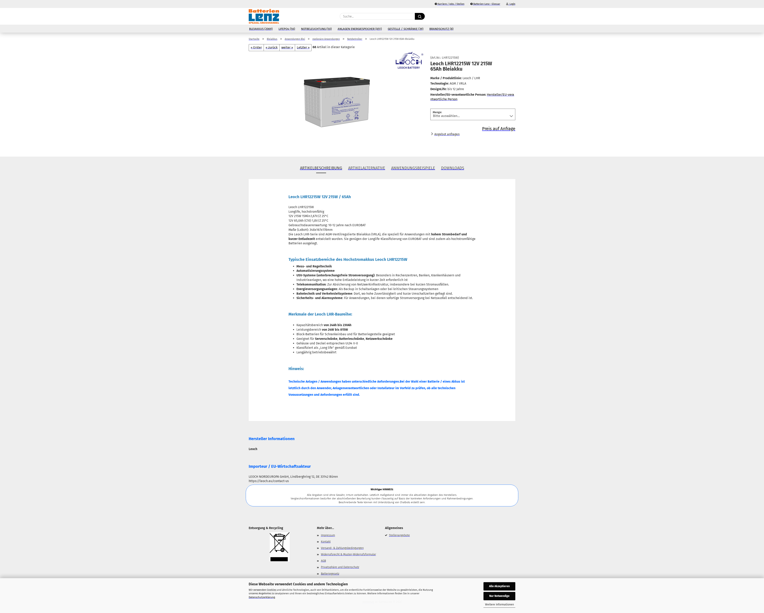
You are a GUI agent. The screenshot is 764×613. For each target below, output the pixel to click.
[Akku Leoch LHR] (336, 100)
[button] (513, 16)
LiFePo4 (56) (287, 29)
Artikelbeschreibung (321, 168)
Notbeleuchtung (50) (316, 29)
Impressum (328, 535)
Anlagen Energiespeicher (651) (360, 29)
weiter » (287, 47)
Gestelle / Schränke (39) (405, 29)
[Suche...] (420, 16)
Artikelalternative (366, 168)
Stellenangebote (399, 535)
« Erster (256, 47)
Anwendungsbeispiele (413, 168)
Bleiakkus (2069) (261, 29)
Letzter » (303, 47)
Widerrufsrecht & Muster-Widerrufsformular (348, 554)
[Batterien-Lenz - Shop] (264, 16)
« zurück (272, 47)
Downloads (452, 168)
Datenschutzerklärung (262, 597)
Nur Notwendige (499, 596)
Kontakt (326, 541)
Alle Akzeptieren (499, 586)
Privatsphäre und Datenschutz (340, 567)
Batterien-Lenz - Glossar (486, 4)
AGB (323, 560)
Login (511, 4)
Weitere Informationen (499, 604)
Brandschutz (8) (441, 29)
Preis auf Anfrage (498, 128)
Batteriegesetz (330, 573)
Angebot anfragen (447, 134)
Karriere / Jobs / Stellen (450, 4)
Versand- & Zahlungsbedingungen (342, 548)
